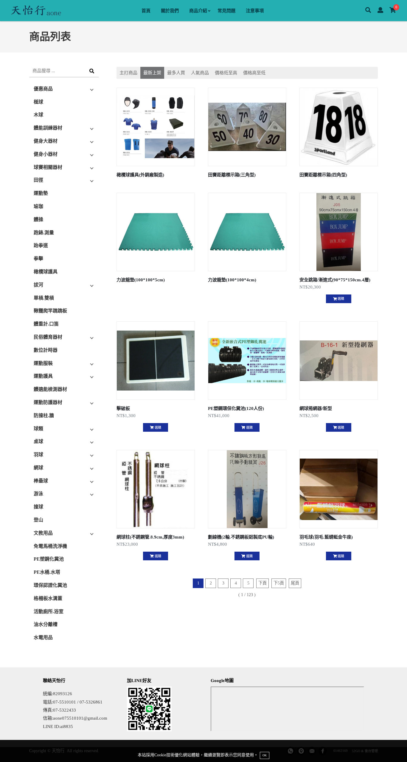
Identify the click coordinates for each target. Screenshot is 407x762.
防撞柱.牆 (44, 415)
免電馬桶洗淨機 (50, 546)
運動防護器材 (48, 402)
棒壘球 (41, 480)
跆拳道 (41, 245)
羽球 (38, 454)
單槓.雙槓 (44, 297)
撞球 (38, 506)
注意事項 (255, 10)
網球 (38, 467)
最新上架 (152, 72)
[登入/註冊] (380, 10)
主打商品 (128, 72)
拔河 (38, 284)
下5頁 (279, 583)
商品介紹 (198, 10)
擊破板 (123, 408)
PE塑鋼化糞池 (49, 559)
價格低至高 (226, 72)
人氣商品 (200, 72)
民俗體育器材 (48, 337)
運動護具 (43, 376)
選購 (340, 298)
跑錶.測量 (44, 232)
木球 (38, 114)
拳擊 (38, 258)
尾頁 (295, 583)
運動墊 (41, 193)
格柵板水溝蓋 (48, 598)
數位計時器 (46, 350)
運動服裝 (43, 363)
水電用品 (43, 637)
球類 (38, 428)
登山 (38, 519)
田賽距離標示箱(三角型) (232, 174)
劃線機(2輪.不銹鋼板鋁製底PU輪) (241, 536)
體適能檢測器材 (50, 389)
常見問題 (226, 10)
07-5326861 (91, 701)
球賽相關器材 (48, 167)
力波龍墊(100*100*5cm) (140, 279)
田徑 (38, 180)
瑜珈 (38, 206)
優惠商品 (43, 88)
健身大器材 (46, 141)
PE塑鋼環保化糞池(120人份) (236, 408)
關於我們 (170, 10)
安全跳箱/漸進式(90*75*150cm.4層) (334, 279)
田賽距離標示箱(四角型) (323, 174)
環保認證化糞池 (50, 585)
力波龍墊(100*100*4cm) (232, 279)
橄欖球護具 (46, 271)
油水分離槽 (46, 624)
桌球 (38, 441)
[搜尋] (368, 10)
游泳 (38, 493)
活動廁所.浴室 (48, 611)
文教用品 (43, 533)
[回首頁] (36, 10)
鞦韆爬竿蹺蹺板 (50, 310)
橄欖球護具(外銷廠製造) (140, 174)
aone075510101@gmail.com (80, 718)
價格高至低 (254, 72)
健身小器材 (46, 154)
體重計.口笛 (46, 323)
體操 (38, 219)
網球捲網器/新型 (315, 408)
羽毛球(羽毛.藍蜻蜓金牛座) (326, 536)
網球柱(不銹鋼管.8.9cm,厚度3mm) (150, 536)
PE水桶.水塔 (47, 572)
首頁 (146, 10)
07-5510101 (64, 701)
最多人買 (176, 72)
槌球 (38, 101)
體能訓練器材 (48, 127)
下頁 (262, 583)
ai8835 (66, 726)
